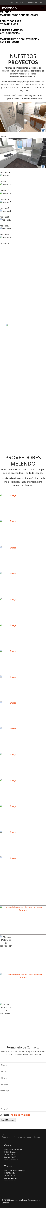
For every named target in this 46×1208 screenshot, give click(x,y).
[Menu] (42, 8)
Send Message (7, 1120)
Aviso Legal (6, 1137)
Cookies (36, 1137)
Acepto (16, 1114)
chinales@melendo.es (23, 1030)
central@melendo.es (34, 2)
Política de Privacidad (20, 1114)
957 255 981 (9, 2)
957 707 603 (20, 2)
